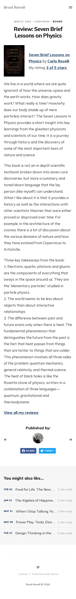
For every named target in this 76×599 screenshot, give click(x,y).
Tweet (49, 450)
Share (30, 450)
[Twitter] (38, 567)
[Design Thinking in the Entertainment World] (38, 533)
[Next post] (69, 439)
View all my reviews (21, 412)
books (57, 21)
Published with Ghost (45, 574)
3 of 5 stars (56, 67)
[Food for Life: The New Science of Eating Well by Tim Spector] (38, 489)
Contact (23, 574)
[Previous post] (7, 439)
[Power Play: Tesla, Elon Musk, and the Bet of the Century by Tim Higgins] (38, 522)
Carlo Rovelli (58, 61)
